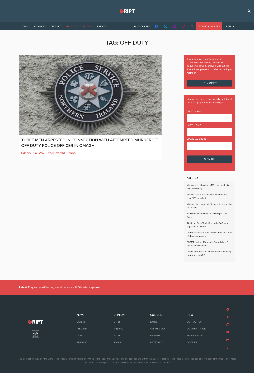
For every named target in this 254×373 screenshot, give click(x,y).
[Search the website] (249, 11)
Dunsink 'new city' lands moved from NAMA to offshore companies (209, 234)
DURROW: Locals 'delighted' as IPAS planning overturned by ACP (209, 253)
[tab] (24, 26)
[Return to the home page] (35, 322)
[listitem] (90, 321)
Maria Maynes (57, 152)
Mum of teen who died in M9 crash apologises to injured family (209, 187)
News (72, 152)
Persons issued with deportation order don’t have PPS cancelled (207, 196)
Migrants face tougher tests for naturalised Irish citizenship (209, 206)
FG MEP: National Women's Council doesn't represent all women (207, 244)
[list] (90, 328)
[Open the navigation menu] (5, 11)
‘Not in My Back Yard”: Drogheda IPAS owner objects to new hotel (208, 225)
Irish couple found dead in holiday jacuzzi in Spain (207, 215)
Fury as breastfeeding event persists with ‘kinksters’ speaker (60, 287)
